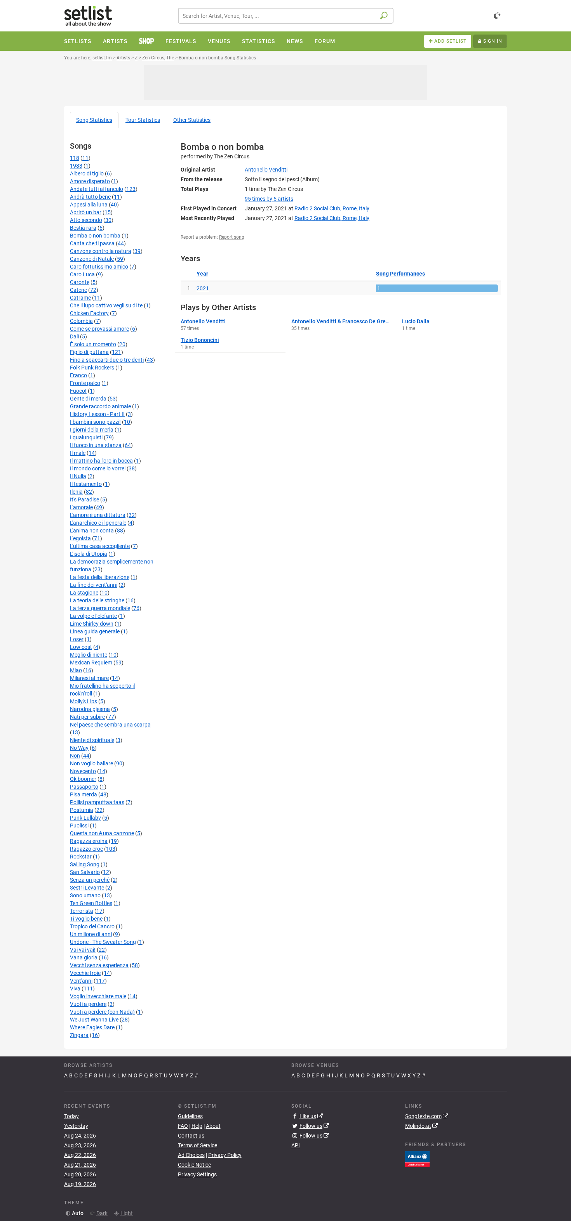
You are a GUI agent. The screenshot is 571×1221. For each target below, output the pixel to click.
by (269, 199)
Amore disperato (90, 181)
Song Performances (400, 274)
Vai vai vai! (83, 950)
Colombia (81, 321)
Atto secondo (86, 220)
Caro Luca (82, 274)
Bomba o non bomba (95, 235)
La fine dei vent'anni (93, 585)
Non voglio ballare (91, 763)
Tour (142, 120)
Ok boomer (83, 779)
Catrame (80, 298)
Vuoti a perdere (88, 1004)
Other (192, 120)
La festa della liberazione (99, 577)
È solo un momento (93, 344)
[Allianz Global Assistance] (417, 1158)
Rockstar (81, 856)
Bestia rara (83, 228)
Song (94, 120)
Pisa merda (83, 794)
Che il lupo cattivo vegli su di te (106, 305)
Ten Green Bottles (91, 903)
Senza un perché (90, 880)
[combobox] (285, 16)
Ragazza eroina (89, 841)
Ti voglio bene (86, 919)
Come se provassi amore (99, 329)
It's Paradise (84, 499)
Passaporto (84, 787)
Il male (77, 453)
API (295, 1145)
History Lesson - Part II (97, 414)
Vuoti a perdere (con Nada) (102, 1012)
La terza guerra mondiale (100, 608)
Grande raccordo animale (100, 406)
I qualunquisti (86, 437)
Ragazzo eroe (86, 849)
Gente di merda (88, 398)
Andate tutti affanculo (96, 189)
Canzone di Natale (92, 259)
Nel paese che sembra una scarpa (110, 725)
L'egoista (80, 538)
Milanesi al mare (89, 678)
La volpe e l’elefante (93, 616)
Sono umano (85, 895)
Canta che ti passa (92, 243)
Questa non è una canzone (102, 833)
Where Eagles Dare (92, 1027)
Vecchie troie (85, 973)
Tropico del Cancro (92, 926)
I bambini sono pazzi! (95, 422)
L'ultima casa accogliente (100, 546)
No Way (79, 748)
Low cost (81, 647)
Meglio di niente (88, 655)
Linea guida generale (95, 631)
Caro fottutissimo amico (99, 267)
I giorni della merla (91, 430)
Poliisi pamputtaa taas (97, 802)
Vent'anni (81, 981)
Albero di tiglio (87, 173)
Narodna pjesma (90, 709)
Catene (78, 290)
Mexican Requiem (91, 662)
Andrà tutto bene (90, 197)
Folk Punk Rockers (92, 367)
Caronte (79, 282)
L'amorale (81, 507)
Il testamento (86, 484)
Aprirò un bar (85, 212)
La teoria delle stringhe (97, 600)
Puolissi (79, 825)
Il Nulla (78, 476)
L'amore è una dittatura (97, 515)
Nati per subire (87, 717)
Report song (231, 237)
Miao (76, 670)
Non (75, 756)
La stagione (84, 593)
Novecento (83, 771)
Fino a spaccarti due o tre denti (107, 360)
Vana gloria (83, 957)
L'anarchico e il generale (98, 523)
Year (202, 274)
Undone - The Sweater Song (103, 942)
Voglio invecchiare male (98, 996)
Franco (78, 375)
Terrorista (81, 911)
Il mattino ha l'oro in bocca (101, 461)
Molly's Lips (83, 701)
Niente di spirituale (92, 740)
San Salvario (85, 872)
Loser (77, 639)
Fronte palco (85, 383)
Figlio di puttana (89, 352)
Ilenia (76, 492)
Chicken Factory (89, 313)
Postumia (81, 810)
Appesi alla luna (89, 204)
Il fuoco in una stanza (96, 445)
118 (74, 158)
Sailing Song (84, 864)
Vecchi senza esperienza (99, 965)
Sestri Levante (87, 888)
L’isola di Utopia (88, 554)
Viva (75, 988)
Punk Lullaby (85, 818)
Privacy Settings (197, 1174)
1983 (76, 166)
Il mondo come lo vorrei (97, 468)
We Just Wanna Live (94, 1019)
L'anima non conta (92, 530)
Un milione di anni (91, 934)
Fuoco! (78, 391)
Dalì (74, 336)
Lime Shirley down (91, 624)
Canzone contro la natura (100, 251)
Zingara (79, 1035)
